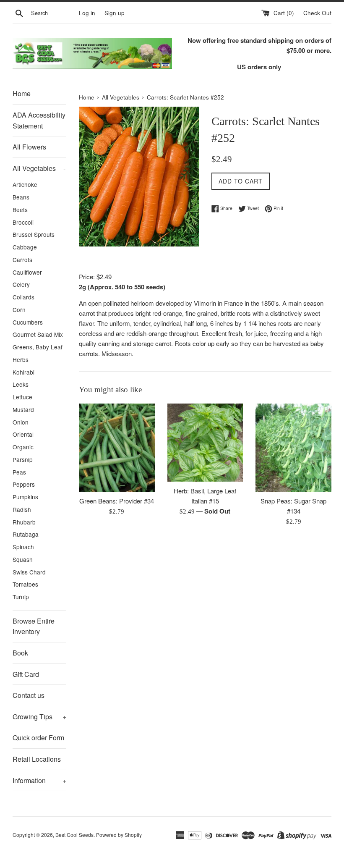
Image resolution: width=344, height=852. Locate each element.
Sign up (114, 13)
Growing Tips (39, 716)
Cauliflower (27, 272)
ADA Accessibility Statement (39, 120)
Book (20, 653)
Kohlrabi (23, 372)
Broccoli (23, 222)
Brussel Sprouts (34, 234)
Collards (23, 297)
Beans (21, 197)
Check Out (317, 13)
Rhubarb (24, 522)
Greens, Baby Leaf (38, 347)
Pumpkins (25, 497)
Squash (23, 559)
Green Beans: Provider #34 (116, 500)
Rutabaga (26, 534)
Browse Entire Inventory (34, 626)
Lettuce (22, 397)
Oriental (23, 434)
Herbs (21, 359)
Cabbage (25, 247)
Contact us (28, 695)
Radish (22, 509)
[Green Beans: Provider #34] (117, 448)
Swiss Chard (29, 572)
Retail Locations (37, 759)
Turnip (21, 596)
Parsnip (23, 459)
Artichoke (25, 184)
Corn (19, 309)
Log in (87, 13)
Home (22, 93)
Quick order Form (38, 737)
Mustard (23, 409)
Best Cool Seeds (74, 834)
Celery (21, 284)
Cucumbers (28, 322)
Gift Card (26, 674)
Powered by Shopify (119, 834)
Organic (23, 447)
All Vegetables (39, 168)
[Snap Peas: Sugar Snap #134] (293, 448)
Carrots (22, 259)
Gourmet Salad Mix (38, 334)
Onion (21, 422)
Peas (19, 472)
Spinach (23, 547)
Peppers (24, 484)
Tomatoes (25, 584)
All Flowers (29, 147)
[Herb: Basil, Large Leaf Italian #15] (205, 443)
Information (39, 780)
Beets (20, 209)
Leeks (21, 384)
